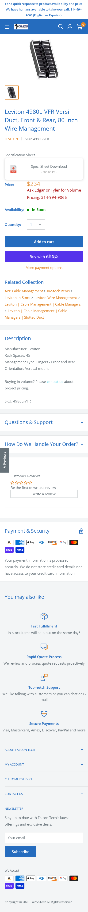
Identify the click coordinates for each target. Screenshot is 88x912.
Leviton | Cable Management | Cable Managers (43, 304)
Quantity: (13, 224)
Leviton (11, 139)
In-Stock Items (58, 291)
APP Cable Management (24, 291)
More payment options (44, 267)
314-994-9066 (54, 197)
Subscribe (20, 851)
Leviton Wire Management (55, 297)
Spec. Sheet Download (49, 166)
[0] (79, 26)
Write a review (44, 494)
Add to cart (44, 241)
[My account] (70, 26)
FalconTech (38, 902)
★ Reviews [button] (4, 460)
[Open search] (60, 26)
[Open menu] (7, 27)
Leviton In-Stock (18, 297)
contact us (55, 381)
